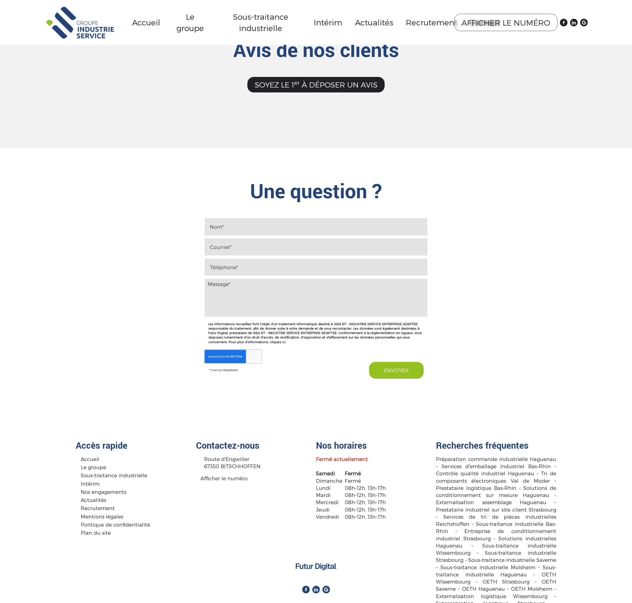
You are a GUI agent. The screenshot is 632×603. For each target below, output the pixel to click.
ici (284, 342)
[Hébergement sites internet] (316, 574)
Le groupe (190, 22)
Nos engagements (103, 492)
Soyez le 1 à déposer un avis (316, 84)
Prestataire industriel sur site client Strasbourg (496, 509)
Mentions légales (102, 516)
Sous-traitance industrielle (260, 22)
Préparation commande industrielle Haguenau (496, 459)
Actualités (374, 22)
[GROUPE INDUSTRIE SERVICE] (80, 22)
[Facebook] (564, 23)
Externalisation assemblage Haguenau (491, 502)
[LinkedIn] (574, 23)
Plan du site (96, 533)
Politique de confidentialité (115, 524)
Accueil (146, 22)
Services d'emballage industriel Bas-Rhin (496, 466)
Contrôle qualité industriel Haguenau (485, 473)
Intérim (328, 22)
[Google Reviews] (584, 23)
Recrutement (431, 22)
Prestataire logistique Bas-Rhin (476, 488)
